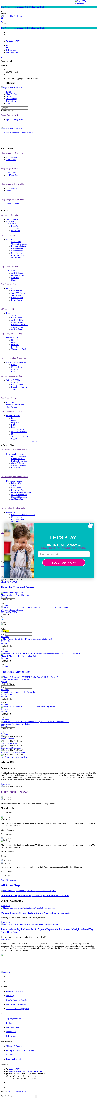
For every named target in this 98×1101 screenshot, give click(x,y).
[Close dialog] (90, 526)
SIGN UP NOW (64, 562)
